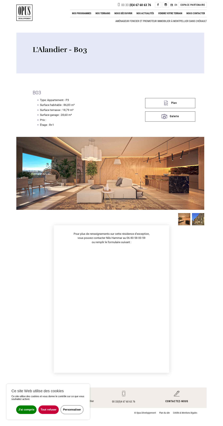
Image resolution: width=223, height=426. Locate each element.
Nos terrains (103, 13)
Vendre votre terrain (170, 13)
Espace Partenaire (193, 4)
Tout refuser (48, 409)
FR (171, 4)
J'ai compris (26, 409)
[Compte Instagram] (166, 5)
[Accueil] (24, 13)
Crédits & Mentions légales (185, 412)
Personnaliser (72, 409)
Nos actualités (145, 13)
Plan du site (164, 412)
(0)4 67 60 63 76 (136, 5)
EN (176, 4)
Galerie (174, 116)
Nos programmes (81, 13)
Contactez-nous (176, 401)
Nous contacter (195, 13)
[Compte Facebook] (158, 5)
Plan (173, 102)
